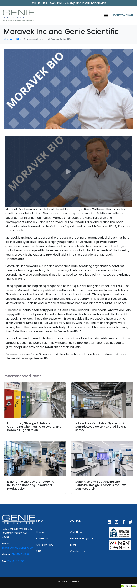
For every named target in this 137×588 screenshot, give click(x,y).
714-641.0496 (15, 561)
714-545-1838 (20, 554)
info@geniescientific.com (18, 547)
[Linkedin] (109, 522)
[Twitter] (130, 522)
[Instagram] (116, 522)
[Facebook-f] (123, 522)
